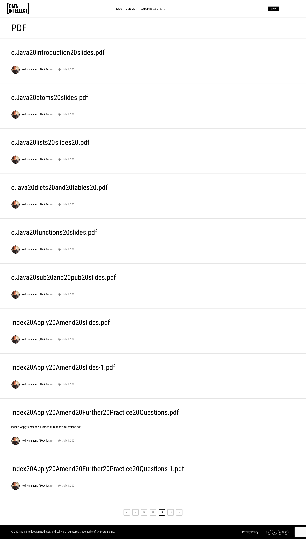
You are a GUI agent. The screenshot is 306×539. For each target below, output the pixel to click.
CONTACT (131, 8)
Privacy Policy (250, 532)
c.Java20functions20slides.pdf (54, 232)
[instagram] (285, 532)
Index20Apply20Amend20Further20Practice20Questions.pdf (95, 412)
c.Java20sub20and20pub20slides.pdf (63, 277)
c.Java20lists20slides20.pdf (50, 142)
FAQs (119, 8)
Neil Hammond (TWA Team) (37, 69)
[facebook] (268, 532)
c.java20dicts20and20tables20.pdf (59, 187)
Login (273, 9)
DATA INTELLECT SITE (153, 8)
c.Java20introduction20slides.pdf (58, 52)
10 (144, 512)
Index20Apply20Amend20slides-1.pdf (63, 367)
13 (170, 512)
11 (153, 512)
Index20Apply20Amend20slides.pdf (60, 322)
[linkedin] (280, 532)
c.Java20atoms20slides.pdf (49, 97)
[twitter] (274, 532)
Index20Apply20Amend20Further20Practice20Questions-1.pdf (97, 469)
